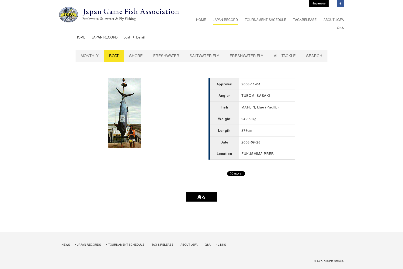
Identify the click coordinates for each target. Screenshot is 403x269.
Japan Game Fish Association (119, 14)
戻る (201, 197)
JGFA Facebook (340, 3)
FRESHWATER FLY (246, 55)
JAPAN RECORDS (89, 244)
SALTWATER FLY (204, 55)
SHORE (136, 55)
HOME (81, 37)
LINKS (222, 244)
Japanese (319, 3)
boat (127, 37)
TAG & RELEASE (162, 244)
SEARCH (314, 55)
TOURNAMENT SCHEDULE (126, 244)
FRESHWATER (166, 55)
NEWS (66, 244)
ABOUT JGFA (189, 244)
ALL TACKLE (285, 55)
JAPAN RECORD (105, 37)
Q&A (208, 244)
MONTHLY (90, 55)
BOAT (114, 55)
